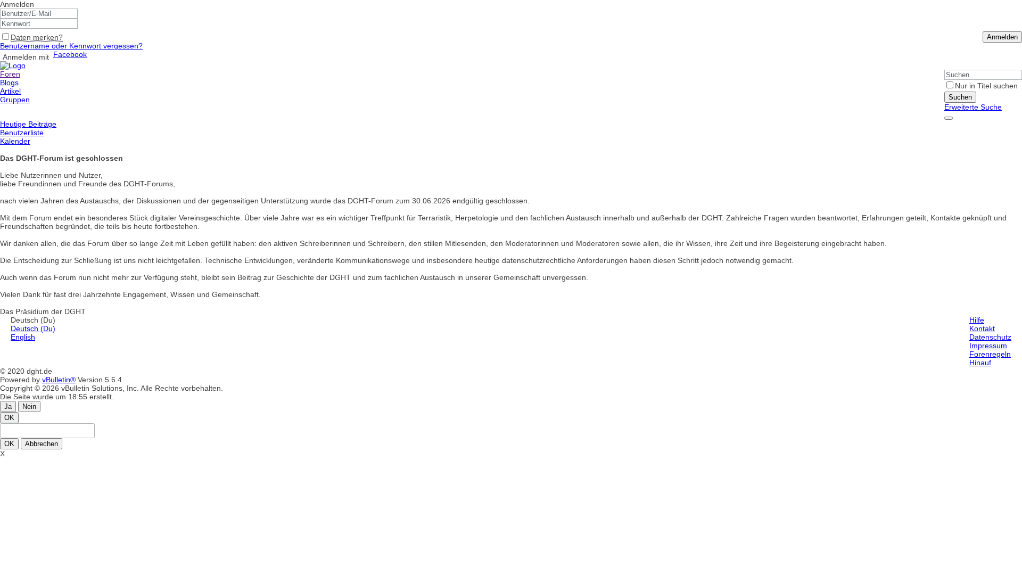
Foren (10, 74)
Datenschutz (990, 337)
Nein (29, 406)
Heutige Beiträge (28, 124)
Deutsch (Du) (33, 328)
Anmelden (17, 4)
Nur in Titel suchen (986, 85)
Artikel (10, 91)
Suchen (960, 97)
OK (9, 418)
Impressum (988, 345)
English (23, 337)
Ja (8, 406)
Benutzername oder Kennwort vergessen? (71, 46)
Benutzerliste (22, 132)
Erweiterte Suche (973, 107)
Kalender (15, 141)
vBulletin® (59, 379)
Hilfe (976, 320)
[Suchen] (948, 118)
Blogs (9, 82)
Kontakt (982, 328)
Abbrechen (41, 444)
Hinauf (980, 362)
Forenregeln (990, 354)
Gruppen (15, 99)
